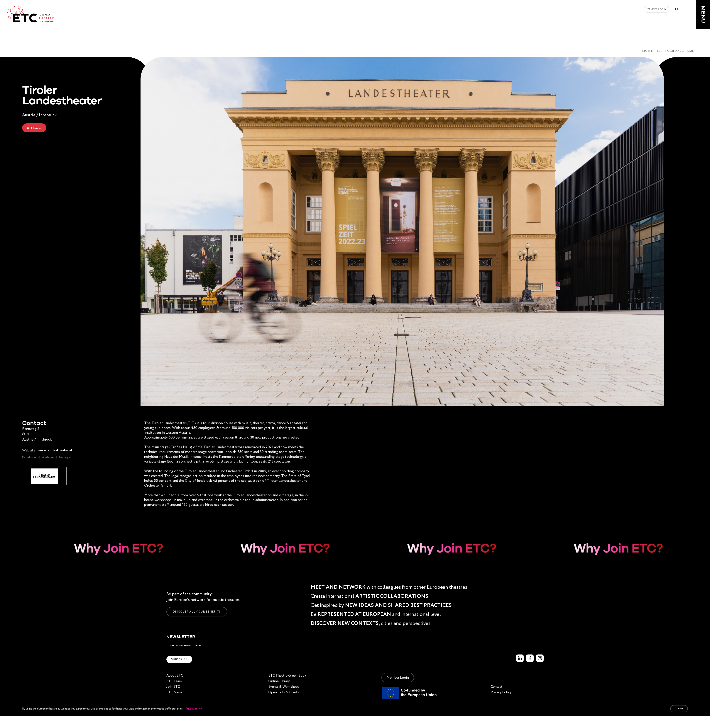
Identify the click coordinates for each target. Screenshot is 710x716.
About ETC (174, 675)
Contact (497, 686)
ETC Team (174, 681)
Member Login (656, 9)
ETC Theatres (651, 51)
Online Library (279, 681)
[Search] (676, 9)
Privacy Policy (501, 692)
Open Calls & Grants (283, 692)
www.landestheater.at (55, 450)
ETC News (174, 692)
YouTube (48, 457)
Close (679, 708)
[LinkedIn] (520, 658)
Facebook (29, 457)
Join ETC (173, 686)
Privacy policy (193, 708)
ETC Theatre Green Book (287, 675)
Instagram (66, 457)
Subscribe (179, 659)
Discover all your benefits (197, 611)
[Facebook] (530, 658)
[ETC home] (30, 14)
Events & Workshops (283, 686)
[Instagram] (540, 658)
